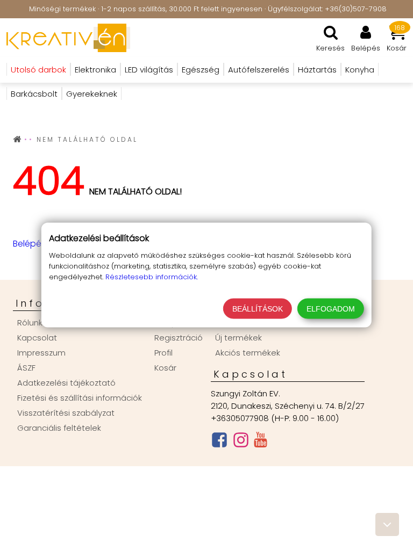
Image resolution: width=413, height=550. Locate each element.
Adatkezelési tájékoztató (66, 382)
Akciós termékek (247, 352)
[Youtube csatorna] (260, 442)
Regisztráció (178, 337)
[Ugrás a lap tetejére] (387, 524)
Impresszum (41, 352)
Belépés (29, 243)
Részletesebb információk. (151, 277)
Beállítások (257, 309)
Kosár (165, 367)
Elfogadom (331, 309)
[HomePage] (65, 37)
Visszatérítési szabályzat (66, 412)
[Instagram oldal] (241, 442)
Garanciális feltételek (59, 427)
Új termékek (238, 337)
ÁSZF (26, 367)
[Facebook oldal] (219, 442)
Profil (163, 352)
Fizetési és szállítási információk (79, 397)
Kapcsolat (37, 337)
